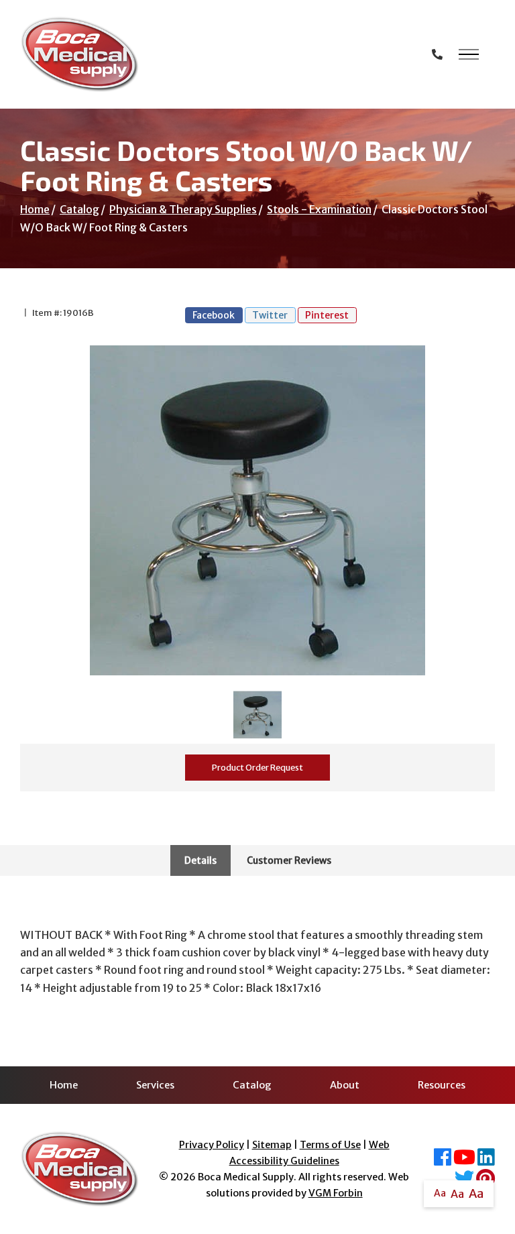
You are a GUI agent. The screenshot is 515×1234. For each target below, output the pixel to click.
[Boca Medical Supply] (79, 54)
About (344, 1085)
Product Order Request (257, 768)
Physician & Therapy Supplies (183, 209)
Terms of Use (330, 1145)
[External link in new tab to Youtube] (464, 1161)
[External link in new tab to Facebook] (442, 1161)
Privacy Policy (211, 1145)
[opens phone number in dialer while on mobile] (437, 54)
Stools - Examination (319, 209)
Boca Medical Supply (246, 1177)
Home (35, 209)
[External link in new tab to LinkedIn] (486, 1161)
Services (155, 1085)
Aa (440, 1193)
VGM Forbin (335, 1193)
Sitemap (272, 1145)
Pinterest (327, 315)
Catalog (79, 209)
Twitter (270, 315)
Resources (441, 1085)
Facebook (213, 315)
